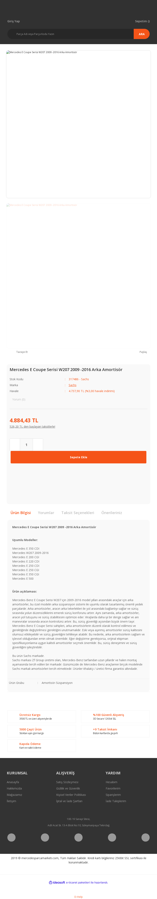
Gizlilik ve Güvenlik (68, 788)
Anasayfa (13, 782)
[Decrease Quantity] (15, 445)
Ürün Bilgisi (20, 512)
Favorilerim (113, 788)
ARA (142, 34)
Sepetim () (142, 21)
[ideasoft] (57, 882)
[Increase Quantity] (38, 445)
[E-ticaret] (78, 882)
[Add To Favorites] (16, 471)
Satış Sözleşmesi (67, 782)
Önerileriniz (111, 512)
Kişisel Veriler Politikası (71, 795)
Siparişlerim (113, 795)
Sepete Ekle (78, 457)
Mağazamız (14, 795)
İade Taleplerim (116, 801)
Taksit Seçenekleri (77, 512)
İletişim (11, 801)
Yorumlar (46, 512)
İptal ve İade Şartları (69, 801)
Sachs (72, 385)
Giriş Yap (13, 21)
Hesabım (111, 782)
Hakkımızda (14, 788)
